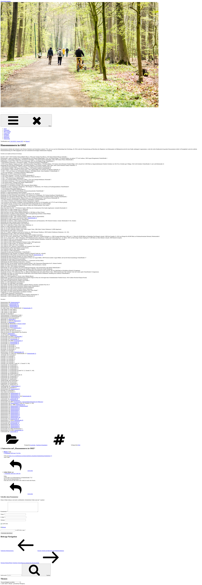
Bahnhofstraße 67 (15, 410)
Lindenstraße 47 (14, 431)
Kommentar (4, 511)
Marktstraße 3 (12, 319)
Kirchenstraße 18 (14, 342)
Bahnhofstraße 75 (15, 411)
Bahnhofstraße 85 (18, 420)
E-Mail (3, 517)
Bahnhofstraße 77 (15, 416)
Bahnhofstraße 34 (18, 430)
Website (3, 520)
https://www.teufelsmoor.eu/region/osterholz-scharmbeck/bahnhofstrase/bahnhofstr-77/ (30, 456)
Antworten (30, 470)
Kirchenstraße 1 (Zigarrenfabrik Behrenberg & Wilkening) (28, 401)
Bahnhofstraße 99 (13, 303)
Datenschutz (7, 138)
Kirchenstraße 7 (18, 336)
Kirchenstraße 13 (14, 339)
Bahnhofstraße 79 (15, 424)
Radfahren (6, 134)
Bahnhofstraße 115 (15, 393)
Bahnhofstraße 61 (15, 403)
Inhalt (5, 128)
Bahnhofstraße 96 (15, 427)
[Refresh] (3, 527)
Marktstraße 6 (11, 333)
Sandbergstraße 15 (15, 386)
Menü (50, 126)
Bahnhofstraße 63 (20, 404)
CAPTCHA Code (20, 530)
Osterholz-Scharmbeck (41, 445)
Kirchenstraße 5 (14, 326)
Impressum (6, 137)
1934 (79, 445)
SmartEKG (6, 136)
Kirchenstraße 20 (14, 419)
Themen (3, 582)
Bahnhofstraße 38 (15, 397)
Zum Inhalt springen (6, 1)
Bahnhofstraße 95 (15, 389)
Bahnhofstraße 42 (15, 396)
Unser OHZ (7, 133)
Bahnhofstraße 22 (32, 218)
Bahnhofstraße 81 (26, 396)
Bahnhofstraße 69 (15, 421)
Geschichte (32, 445)
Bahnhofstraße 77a (15, 394)
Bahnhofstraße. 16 (38, 255)
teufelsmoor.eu (4, 109)
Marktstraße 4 (13, 335)
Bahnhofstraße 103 (14, 305)
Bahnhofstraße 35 (15, 413)
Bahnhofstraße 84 (15, 302)
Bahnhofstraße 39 (15, 407)
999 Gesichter (7, 131)
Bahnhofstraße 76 (27, 308)
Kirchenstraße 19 (18, 340)
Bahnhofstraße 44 (15, 414)
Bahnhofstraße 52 (31, 353)
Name (3, 514)
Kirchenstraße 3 (14, 325)
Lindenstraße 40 (14, 399)
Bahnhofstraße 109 (15, 417)
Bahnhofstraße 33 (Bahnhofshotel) (19, 406)
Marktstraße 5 (17, 321)
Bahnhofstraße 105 (19, 352)
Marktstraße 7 (12, 322)
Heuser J (28, 141)
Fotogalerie (6, 130)
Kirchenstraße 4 (17, 328)
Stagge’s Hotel (21, 323)
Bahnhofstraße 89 (14, 306)
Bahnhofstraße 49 (15, 400)
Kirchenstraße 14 (14, 423)
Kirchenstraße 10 (14, 343)
